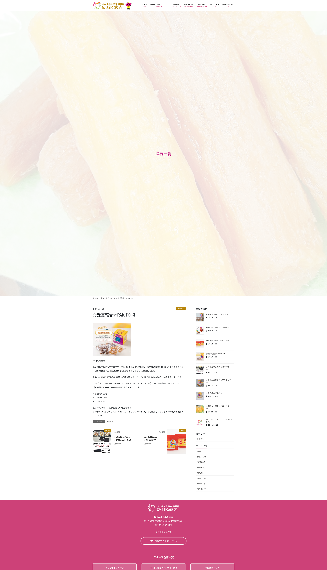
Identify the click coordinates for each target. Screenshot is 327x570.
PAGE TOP (317, 550)
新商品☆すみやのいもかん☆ (217, 327)
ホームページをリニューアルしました (219, 420)
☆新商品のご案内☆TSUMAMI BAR (122, 439)
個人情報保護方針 (163, 532)
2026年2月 (201, 451)
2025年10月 (201, 456)
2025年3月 (201, 462)
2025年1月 (201, 473)
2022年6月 (201, 483)
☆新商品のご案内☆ (214, 393)
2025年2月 (201, 467)
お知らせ (181, 308)
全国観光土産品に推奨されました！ (218, 407)
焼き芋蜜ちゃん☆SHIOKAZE (151, 439)
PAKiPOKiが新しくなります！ (218, 314)
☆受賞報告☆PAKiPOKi (215, 353)
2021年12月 (201, 489)
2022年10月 (201, 478)
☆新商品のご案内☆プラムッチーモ (219, 381)
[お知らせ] (102, 441)
